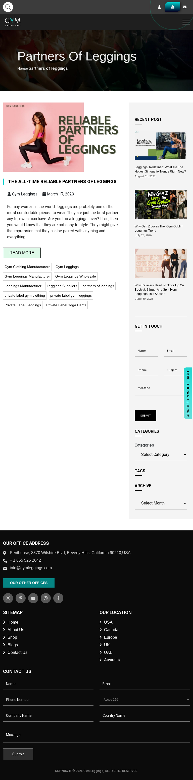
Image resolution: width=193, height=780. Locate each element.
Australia (112, 660)
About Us (16, 630)
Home (22, 68)
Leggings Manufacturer (23, 286)
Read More (22, 253)
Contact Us (17, 652)
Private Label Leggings (23, 305)
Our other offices (28, 583)
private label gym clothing (25, 295)
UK (107, 645)
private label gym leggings (71, 295)
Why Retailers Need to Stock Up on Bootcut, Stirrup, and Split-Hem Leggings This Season (159, 290)
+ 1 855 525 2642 (25, 560)
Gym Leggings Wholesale (75, 276)
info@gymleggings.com (31, 568)
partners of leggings (98, 286)
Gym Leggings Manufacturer (27, 276)
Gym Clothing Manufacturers (27, 267)
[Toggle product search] (8, 7)
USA (108, 622)
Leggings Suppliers (62, 286)
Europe (110, 637)
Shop (12, 637)
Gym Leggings (67, 267)
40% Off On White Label (188, 393)
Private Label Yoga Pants (66, 305)
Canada (111, 630)
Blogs (13, 645)
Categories (144, 445)
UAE (108, 652)
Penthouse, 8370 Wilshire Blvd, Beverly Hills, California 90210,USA (70, 553)
